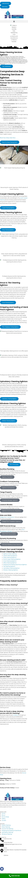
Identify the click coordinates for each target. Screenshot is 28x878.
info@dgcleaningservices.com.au (13, 844)
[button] (14, 21)
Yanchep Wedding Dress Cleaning (11, 544)
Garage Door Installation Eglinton (11, 521)
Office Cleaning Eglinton (10, 562)
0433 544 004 (8, 838)
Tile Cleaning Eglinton (9, 566)
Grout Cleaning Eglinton (10, 561)
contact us (16, 715)
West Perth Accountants (9, 534)
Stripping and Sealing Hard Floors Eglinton (15, 564)
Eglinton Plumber (7, 477)
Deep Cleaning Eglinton (10, 557)
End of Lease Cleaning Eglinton (11, 559)
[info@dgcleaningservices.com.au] (2, 845)
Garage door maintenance (7, 517)
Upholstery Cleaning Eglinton (11, 568)
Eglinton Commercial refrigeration (11, 510)
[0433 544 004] (2, 840)
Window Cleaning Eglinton (10, 570)
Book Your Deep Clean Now (7, 137)
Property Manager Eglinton (9, 500)
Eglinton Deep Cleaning (10, 554)
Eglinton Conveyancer (8, 487)
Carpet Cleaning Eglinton (10, 555)
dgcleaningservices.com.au (19, 873)
